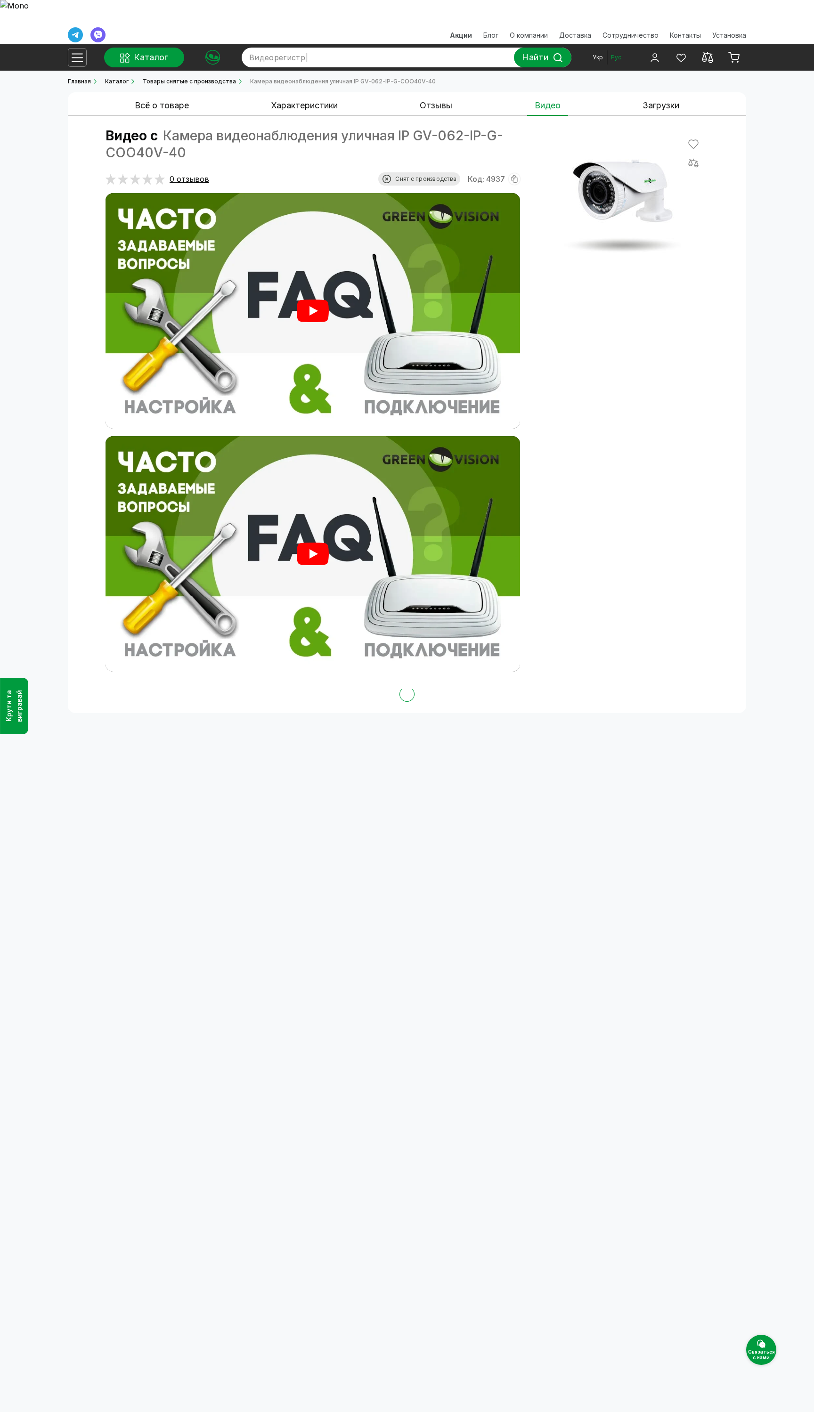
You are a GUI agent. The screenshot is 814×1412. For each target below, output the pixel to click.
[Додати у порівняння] (693, 162)
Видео (548, 105)
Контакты (685, 35)
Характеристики (304, 105)
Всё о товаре (162, 105)
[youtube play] (313, 311)
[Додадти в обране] (693, 144)
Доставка (575, 35)
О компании (529, 35)
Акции (461, 35)
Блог (490, 35)
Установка (729, 35)
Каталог (117, 81)
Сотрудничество (630, 35)
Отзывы (436, 105)
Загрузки (661, 105)
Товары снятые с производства (189, 81)
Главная (79, 81)
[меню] (77, 57)
